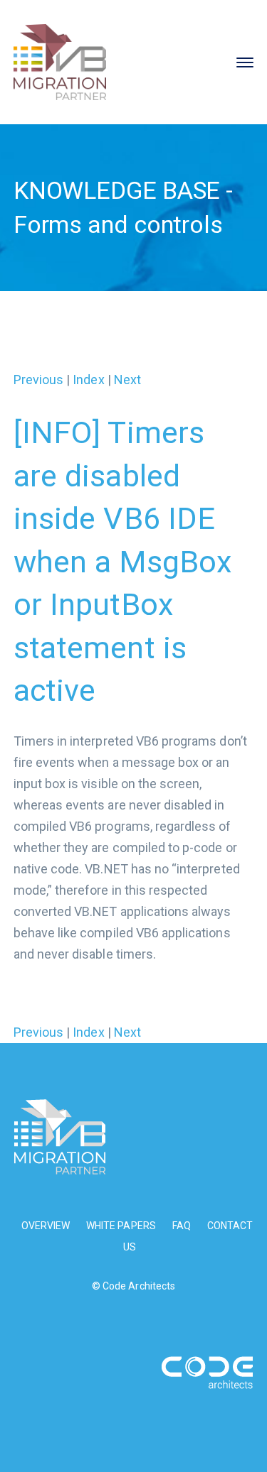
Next (127, 379)
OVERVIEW (45, 1225)
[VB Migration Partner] (60, 60)
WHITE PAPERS (121, 1225)
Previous (38, 379)
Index (88, 379)
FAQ (181, 1225)
